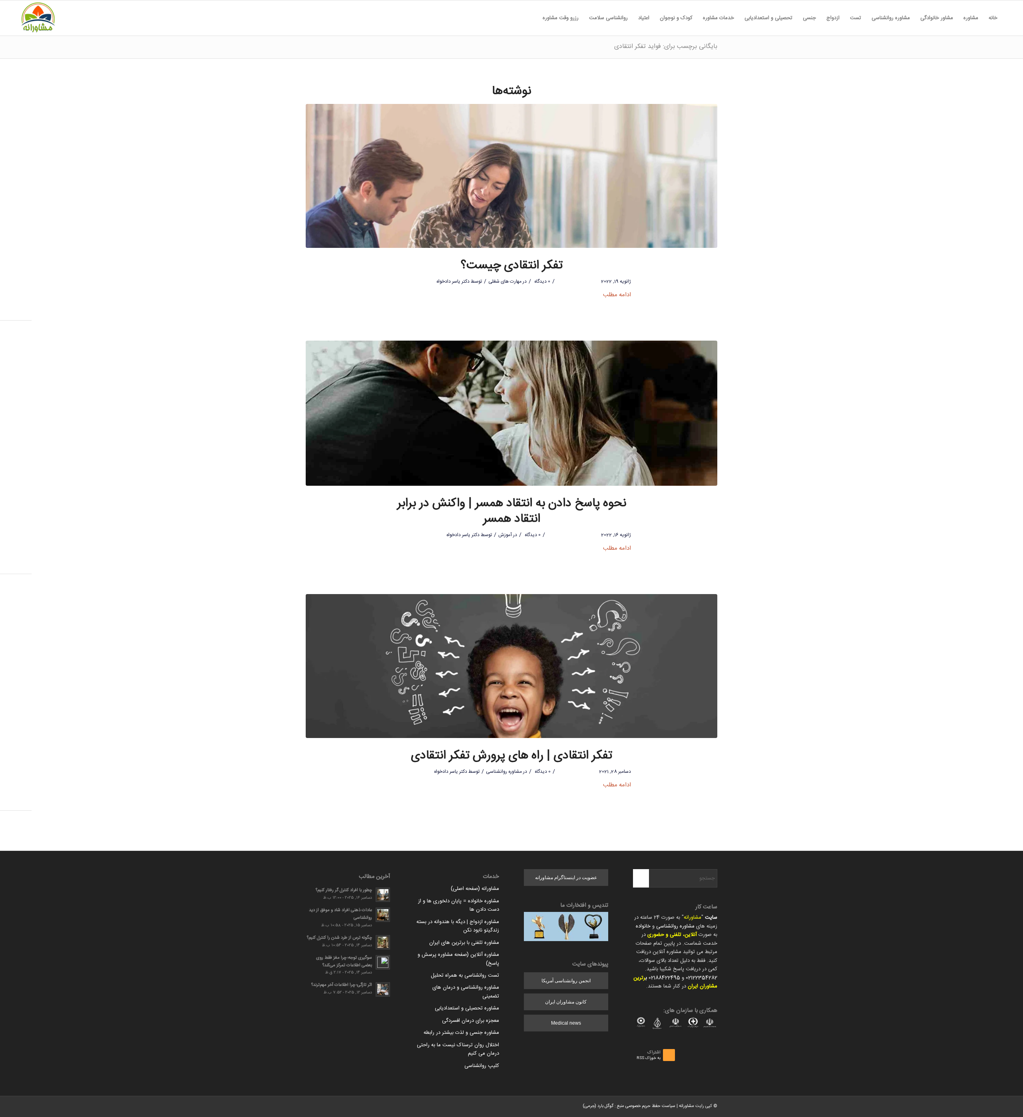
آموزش (505, 535)
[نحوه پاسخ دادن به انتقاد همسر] (511, 413)
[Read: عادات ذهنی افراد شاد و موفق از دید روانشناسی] (383, 915)
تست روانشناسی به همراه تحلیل (465, 975)
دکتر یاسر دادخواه (453, 281)
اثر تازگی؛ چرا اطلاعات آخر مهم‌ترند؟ (341, 985)
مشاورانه (692, 917)
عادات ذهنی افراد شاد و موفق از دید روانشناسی (340, 914)
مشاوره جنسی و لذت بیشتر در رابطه (461, 1032)
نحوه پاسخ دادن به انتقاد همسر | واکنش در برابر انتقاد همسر (511, 511)
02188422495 (664, 977)
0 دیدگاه (541, 281)
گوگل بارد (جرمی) (598, 1106)
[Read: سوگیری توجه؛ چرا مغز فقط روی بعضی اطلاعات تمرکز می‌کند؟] (383, 962)
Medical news (566, 1023)
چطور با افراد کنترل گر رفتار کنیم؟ (344, 890)
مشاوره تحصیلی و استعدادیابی (467, 1008)
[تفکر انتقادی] (511, 176)
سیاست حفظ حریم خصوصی (650, 1106)
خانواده (643, 926)
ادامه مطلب (617, 295)
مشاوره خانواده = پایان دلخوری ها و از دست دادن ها (458, 905)
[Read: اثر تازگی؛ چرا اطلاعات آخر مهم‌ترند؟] (383, 989)
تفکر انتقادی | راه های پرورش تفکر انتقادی (511, 756)
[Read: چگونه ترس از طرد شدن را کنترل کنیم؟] (383, 942)
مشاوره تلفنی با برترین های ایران (464, 942)
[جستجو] (532, 18)
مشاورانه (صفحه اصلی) (475, 888)
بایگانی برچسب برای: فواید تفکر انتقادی (665, 46)
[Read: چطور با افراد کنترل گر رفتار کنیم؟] (383, 895)
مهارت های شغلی (504, 281)
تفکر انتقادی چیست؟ (512, 265)
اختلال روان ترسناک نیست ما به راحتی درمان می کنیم (458, 1049)
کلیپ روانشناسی (481, 1065)
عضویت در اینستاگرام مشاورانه (566, 877)
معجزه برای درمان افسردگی (470, 1020)
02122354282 (701, 977)
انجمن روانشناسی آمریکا (566, 980)
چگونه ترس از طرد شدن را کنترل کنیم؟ (339, 937)
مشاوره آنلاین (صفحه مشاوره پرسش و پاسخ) (458, 958)
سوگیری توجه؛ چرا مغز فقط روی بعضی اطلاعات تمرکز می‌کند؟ (344, 961)
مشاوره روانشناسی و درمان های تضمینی (465, 991)
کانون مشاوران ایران (566, 1002)
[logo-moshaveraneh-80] (38, 18)
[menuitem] (993, 18)
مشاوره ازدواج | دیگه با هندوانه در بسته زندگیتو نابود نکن (457, 926)
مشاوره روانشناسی (504, 772)
